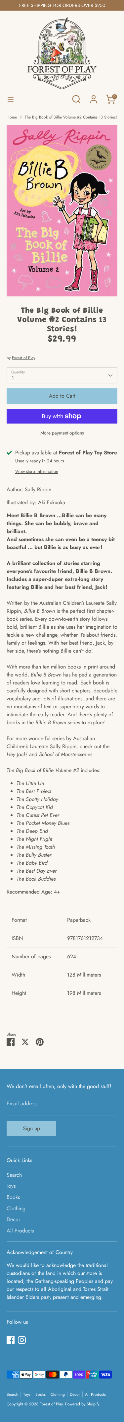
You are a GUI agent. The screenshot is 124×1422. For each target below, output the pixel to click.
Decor (13, 1219)
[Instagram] (22, 1340)
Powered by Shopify (82, 1404)
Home (12, 117)
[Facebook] (11, 1340)
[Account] (93, 96)
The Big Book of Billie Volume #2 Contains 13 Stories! (71, 117)
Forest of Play (23, 358)
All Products (20, 1230)
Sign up (31, 1128)
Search (14, 1175)
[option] (62, 210)
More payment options (62, 433)
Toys (11, 1186)
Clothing (16, 1208)
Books (13, 1197)
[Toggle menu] (10, 99)
